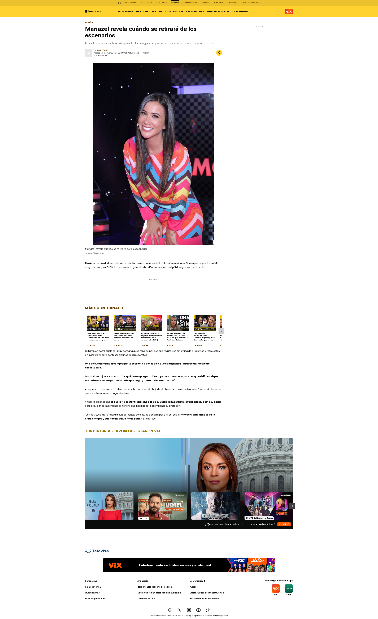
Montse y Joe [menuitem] (174, 11)
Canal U (91, 345)
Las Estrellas (130, 3)
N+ (142, 3)
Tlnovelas (231, 3)
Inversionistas (92, 593)
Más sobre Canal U (104, 308)
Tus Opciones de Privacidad (204, 598)
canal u (89, 22)
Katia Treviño (103, 50)
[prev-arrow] (83, 506)
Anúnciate (142, 581)
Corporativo (91, 581)
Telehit (206, 3)
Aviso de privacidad (95, 598)
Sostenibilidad (197, 581)
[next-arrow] (221, 331)
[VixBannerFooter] (189, 565)
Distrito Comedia (191, 3)
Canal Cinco (161, 3)
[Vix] (289, 11)
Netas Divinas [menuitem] (195, 11)
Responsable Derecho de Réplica (154, 587)
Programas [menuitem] (125, 11)
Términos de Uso (146, 598)
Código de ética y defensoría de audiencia (159, 593)
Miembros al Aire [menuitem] (218, 11)
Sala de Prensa (93, 587)
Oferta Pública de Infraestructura (207, 593)
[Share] (219, 53)
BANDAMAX (218, 3)
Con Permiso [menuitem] (240, 11)
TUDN (149, 3)
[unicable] (93, 11)
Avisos (193, 587)
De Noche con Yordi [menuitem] (149, 11)
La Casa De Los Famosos (251, 3)
